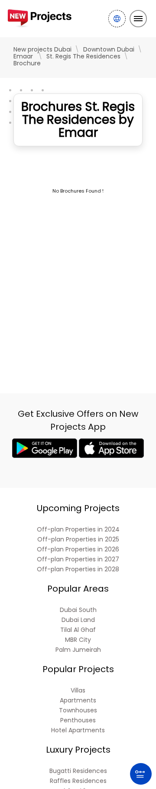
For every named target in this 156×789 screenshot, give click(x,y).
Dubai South (78, 610)
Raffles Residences (78, 781)
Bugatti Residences (78, 771)
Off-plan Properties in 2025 (78, 539)
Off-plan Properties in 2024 (78, 529)
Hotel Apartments (78, 730)
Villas (78, 690)
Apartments (78, 700)
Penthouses (78, 720)
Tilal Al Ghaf (78, 630)
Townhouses (78, 710)
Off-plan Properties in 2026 (78, 549)
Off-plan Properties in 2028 (78, 569)
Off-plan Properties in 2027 (78, 559)
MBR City (78, 640)
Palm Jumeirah (78, 650)
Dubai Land (78, 620)
